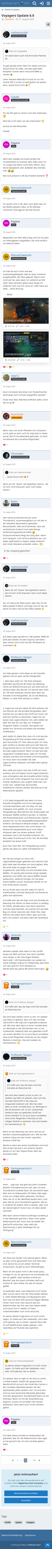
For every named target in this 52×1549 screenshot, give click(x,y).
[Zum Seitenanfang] (48, 1545)
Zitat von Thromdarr (18, 585)
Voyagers (30, 1522)
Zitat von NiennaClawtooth (21, 1361)
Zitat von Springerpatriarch (21, 1073)
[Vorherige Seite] (13, 1460)
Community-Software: (26, 1545)
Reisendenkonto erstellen (26, 1493)
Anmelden (26, 1500)
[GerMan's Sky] (15, 3)
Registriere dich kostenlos (30, 1483)
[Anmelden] (41, 3)
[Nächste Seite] (39, 1460)
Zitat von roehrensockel (20, 472)
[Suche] (34, 3)
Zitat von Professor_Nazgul (21, 1002)
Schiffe (8, 1522)
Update (19, 1522)
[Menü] (48, 3)
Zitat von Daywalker (18, 51)
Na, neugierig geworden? (18, 550)
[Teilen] (48, 24)
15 (34, 1460)
